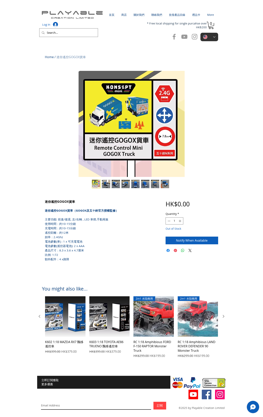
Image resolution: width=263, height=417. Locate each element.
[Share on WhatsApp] (182, 250)
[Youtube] (193, 394)
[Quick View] (65, 316)
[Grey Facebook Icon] (174, 36)
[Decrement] (168, 221)
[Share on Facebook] (168, 250)
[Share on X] (190, 250)
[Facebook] (206, 394)
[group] (131, 327)
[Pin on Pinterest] (175, 250)
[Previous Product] (39, 316)
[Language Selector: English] (209, 37)
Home (49, 57)
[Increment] (180, 221)
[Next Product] (223, 316)
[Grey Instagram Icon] (194, 36)
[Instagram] (220, 394)
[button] (211, 25)
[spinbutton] (174, 221)
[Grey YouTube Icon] (184, 36)
